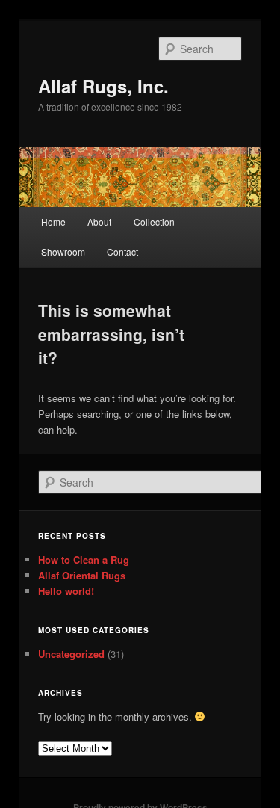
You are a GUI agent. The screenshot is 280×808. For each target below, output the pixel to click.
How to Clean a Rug (83, 559)
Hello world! (66, 591)
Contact (122, 251)
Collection (154, 221)
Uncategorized (71, 654)
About (99, 221)
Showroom (63, 251)
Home (53, 221)
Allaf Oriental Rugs (81, 575)
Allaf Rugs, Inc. (103, 86)
